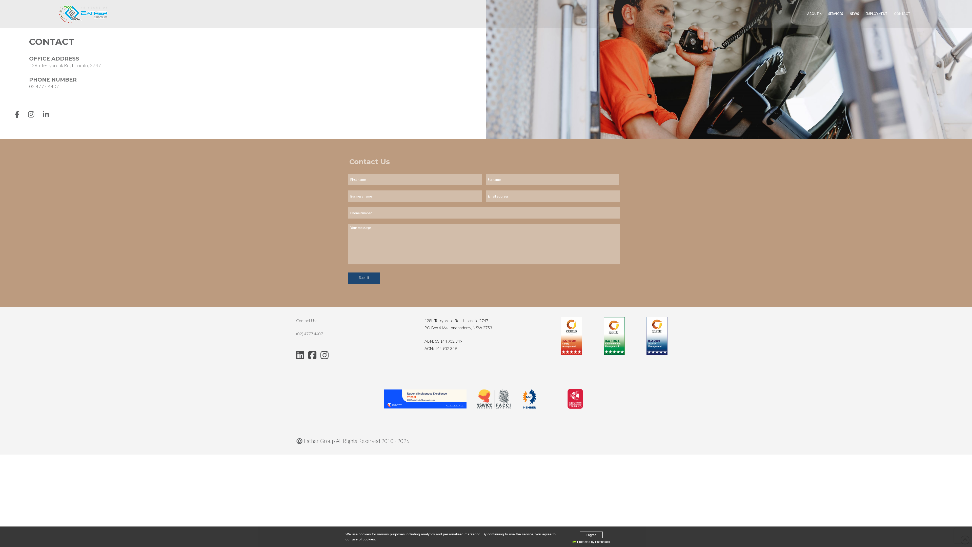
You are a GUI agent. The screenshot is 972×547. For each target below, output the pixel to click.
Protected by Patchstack (593, 542)
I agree (591, 535)
